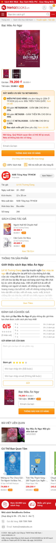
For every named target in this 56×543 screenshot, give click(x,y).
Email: (19, 527)
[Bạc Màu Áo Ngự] (28, 67)
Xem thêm (46, 176)
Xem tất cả (27, 251)
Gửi (28, 383)
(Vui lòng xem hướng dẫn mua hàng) (28, 159)
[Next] (52, 473)
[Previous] (4, 473)
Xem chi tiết (43, 127)
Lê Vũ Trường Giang (25, 185)
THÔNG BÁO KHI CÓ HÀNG (28, 153)
